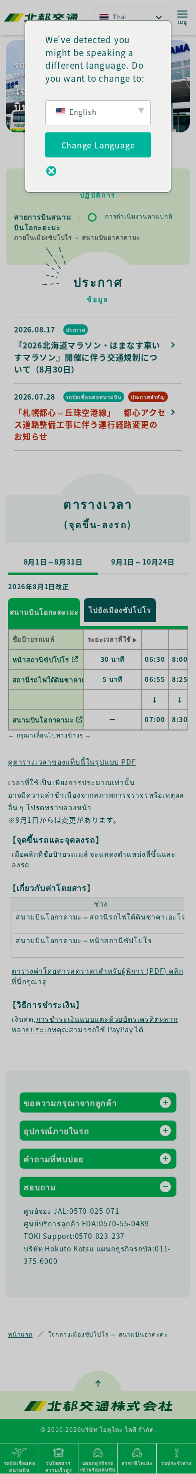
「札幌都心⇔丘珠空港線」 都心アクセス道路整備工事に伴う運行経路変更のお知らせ (89, 424)
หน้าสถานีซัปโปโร (41, 659)
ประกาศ (75, 329)
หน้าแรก (20, 1334)
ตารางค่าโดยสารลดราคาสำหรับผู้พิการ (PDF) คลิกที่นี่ (97, 976)
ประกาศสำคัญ (148, 397)
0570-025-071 (94, 1211)
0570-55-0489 (124, 1223)
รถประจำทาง (176, 1463)
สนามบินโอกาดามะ (43, 719)
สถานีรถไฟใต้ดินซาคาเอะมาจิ (60, 679)
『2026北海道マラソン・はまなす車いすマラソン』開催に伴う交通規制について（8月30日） (87, 357)
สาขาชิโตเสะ (137, 1463)
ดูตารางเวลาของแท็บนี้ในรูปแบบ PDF (72, 762)
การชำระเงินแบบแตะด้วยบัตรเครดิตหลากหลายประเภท (95, 1024)
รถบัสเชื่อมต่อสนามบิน (94, 397)
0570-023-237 (100, 1236)
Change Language (98, 145)
